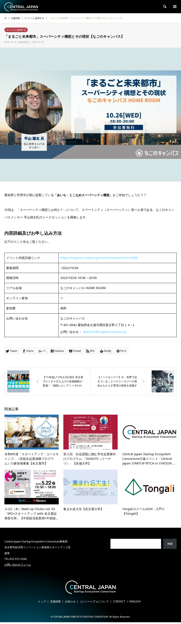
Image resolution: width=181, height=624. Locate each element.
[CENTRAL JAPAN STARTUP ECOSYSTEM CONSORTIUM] (21, 6)
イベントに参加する (16, 29)
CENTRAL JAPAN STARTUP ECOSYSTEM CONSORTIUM (80, 616)
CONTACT (119, 601)
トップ (42, 601)
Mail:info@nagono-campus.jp (104, 332)
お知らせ (70, 601)
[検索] (164, 6)
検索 (170, 544)
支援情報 (55, 601)
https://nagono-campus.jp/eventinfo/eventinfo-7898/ (99, 258)
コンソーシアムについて (94, 601)
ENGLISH (135, 601)
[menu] (174, 6)
